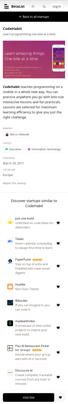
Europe (8, 175)
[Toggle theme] (44, 6)
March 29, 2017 (13, 163)
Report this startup (14, 183)
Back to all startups (36, 17)
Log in (57, 6)
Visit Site (28, 397)
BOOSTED (37, 260)
